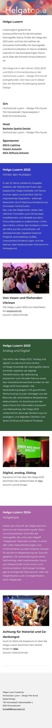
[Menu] (47, 3)
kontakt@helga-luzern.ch (14, 709)
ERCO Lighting (11, 145)
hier (40, 481)
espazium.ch (14, 311)
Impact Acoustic (12, 149)
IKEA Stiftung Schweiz (16, 153)
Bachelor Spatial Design (17, 128)
